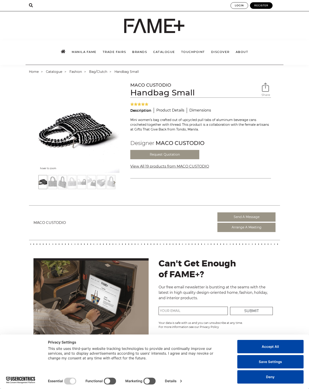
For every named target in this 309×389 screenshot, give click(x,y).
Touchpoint (193, 52)
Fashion (75, 72)
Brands (139, 52)
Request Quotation (165, 154)
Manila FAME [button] (84, 52)
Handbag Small (126, 72)
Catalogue (54, 72)
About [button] (242, 52)
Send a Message (246, 217)
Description (140, 110)
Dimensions (200, 110)
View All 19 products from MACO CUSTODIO (169, 166)
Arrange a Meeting (246, 227)
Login (239, 5)
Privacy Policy (209, 327)
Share (265, 95)
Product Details (170, 110)
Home (34, 72)
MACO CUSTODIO (150, 85)
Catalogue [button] (164, 52)
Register (261, 5)
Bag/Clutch (98, 72)
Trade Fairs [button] (114, 52)
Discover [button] (220, 52)
